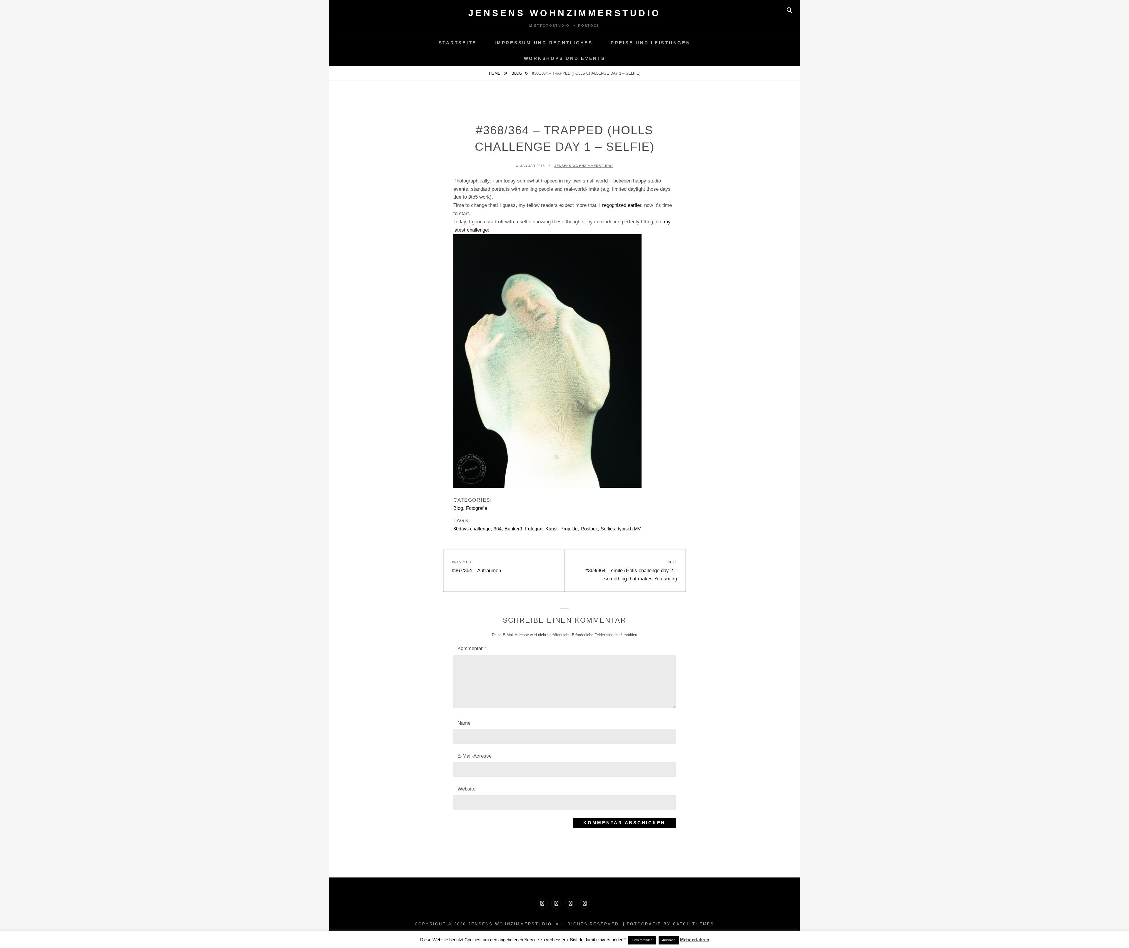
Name (463, 723)
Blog (517, 73)
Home (495, 73)
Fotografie (476, 508)
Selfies (608, 528)
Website (466, 789)
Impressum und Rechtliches (544, 42)
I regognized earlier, (621, 205)
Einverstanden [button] (642, 940)
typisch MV (629, 528)
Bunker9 (513, 528)
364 (498, 528)
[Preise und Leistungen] (570, 903)
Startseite (458, 42)
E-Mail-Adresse (474, 756)
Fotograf (533, 528)
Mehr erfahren (694, 939)
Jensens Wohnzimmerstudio (564, 13)
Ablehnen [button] (668, 940)
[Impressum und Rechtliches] (556, 903)
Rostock (589, 528)
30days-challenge (472, 528)
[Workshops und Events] (584, 903)
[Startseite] (542, 903)
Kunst (551, 528)
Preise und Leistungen (651, 42)
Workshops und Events (564, 58)
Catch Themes (693, 924)
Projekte (569, 528)
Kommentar (471, 648)
